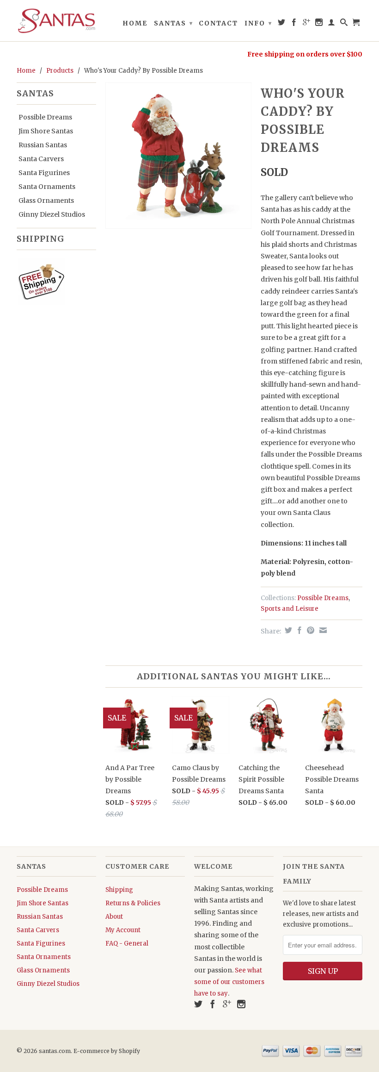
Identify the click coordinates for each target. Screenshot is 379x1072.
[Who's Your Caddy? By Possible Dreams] (178, 155)
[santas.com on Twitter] (282, 24)
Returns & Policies (132, 903)
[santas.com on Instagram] (319, 24)
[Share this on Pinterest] (309, 630)
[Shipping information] (52, 283)
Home (134, 23)
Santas (173, 23)
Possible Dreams (45, 117)
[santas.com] (56, 20)
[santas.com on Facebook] (294, 24)
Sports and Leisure (289, 609)
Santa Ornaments (46, 186)
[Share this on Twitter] (287, 630)
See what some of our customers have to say (229, 981)
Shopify (129, 1050)
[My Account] (332, 24)
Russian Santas (42, 145)
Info (258, 23)
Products (59, 71)
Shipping (119, 890)
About (114, 917)
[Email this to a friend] (322, 630)
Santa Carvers (41, 159)
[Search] (344, 24)
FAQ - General (126, 943)
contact (218, 23)
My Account (123, 930)
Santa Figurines (44, 173)
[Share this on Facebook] (298, 630)
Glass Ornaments (46, 200)
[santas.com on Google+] (307, 24)
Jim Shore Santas (45, 131)
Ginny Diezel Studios (51, 214)
